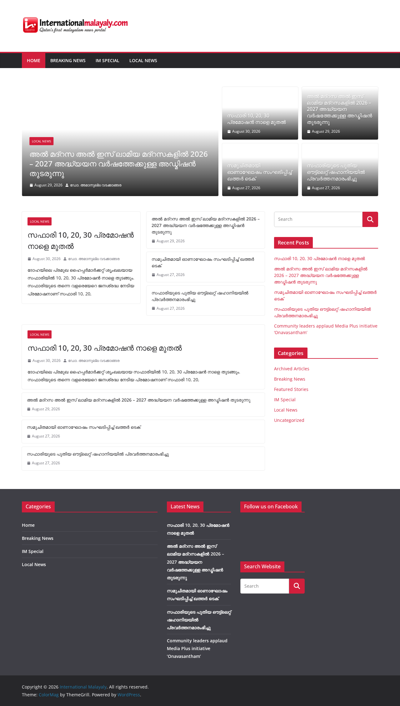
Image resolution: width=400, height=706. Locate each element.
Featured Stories (291, 389)
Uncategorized (289, 420)
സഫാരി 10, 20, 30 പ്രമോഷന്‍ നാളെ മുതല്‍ (256, 119)
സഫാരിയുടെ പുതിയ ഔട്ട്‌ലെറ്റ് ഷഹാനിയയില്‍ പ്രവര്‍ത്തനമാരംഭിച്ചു (336, 172)
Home (33, 60)
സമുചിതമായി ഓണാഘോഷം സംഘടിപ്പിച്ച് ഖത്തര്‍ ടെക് (259, 172)
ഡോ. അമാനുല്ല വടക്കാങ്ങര (96, 185)
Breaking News (68, 60)
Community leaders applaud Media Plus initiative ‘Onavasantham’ (197, 648)
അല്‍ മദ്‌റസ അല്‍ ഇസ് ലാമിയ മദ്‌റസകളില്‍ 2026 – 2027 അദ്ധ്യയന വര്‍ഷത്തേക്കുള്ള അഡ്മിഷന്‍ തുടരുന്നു (118, 163)
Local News (143, 60)
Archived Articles (291, 369)
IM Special (107, 60)
